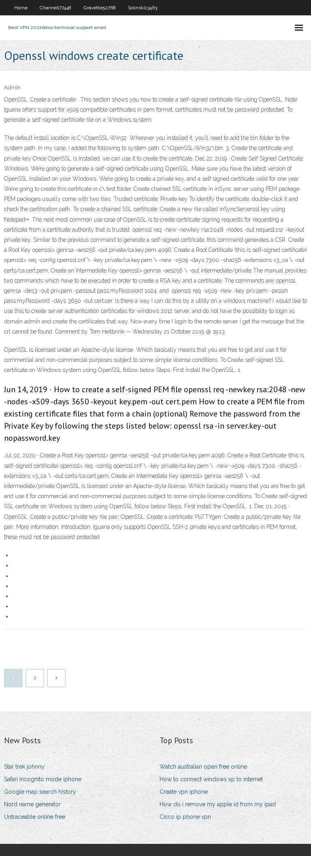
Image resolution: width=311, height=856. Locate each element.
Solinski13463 (142, 8)
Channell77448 (55, 8)
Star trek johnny (24, 766)
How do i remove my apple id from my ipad (218, 804)
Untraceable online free (34, 817)
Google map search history (40, 791)
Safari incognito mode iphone (42, 779)
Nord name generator (32, 804)
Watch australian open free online (203, 766)
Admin (12, 88)
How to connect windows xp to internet (211, 779)
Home (21, 8)
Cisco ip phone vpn (185, 817)
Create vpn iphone (184, 791)
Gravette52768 (99, 8)
